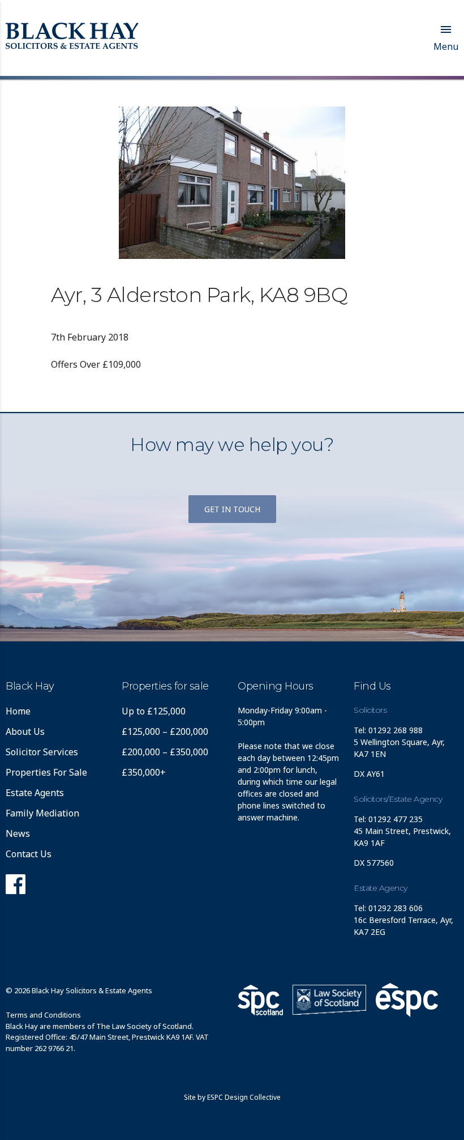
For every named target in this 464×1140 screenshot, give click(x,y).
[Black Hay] (72, 37)
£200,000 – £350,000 (165, 752)
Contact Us (28, 854)
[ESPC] (260, 1000)
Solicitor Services (42, 752)
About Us (25, 731)
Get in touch (232, 509)
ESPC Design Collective (244, 1097)
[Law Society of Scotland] (329, 1000)
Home (18, 711)
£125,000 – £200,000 (165, 731)
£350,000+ (144, 772)
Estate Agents (35, 792)
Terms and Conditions (43, 1015)
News (18, 833)
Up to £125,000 (154, 711)
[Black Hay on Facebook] (15, 887)
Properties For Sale (46, 772)
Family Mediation (42, 813)
